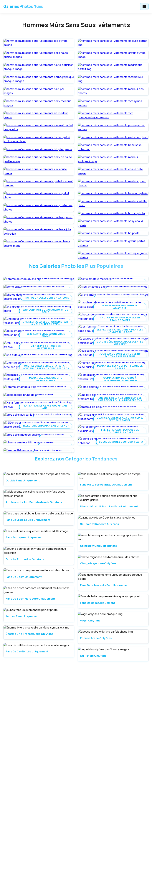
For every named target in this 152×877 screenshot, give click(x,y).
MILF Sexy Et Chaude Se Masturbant (46, 347)
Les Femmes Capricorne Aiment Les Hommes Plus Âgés (120, 330)
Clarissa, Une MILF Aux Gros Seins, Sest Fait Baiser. (120, 419)
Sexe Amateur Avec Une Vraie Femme (46, 335)
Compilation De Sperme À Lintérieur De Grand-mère (120, 379)
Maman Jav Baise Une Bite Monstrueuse (45, 379)
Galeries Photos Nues (23, 6)
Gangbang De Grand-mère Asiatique (120, 306)
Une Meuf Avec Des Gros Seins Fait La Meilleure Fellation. (45, 323)
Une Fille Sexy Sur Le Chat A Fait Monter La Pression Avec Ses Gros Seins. (45, 368)
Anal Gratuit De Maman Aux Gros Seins (45, 311)
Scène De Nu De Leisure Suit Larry (121, 442)
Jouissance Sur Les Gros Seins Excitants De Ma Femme (120, 355)
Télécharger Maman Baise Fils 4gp (46, 425)
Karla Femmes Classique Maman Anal (45, 406)
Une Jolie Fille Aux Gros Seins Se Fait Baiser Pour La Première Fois (120, 399)
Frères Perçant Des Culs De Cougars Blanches (120, 431)
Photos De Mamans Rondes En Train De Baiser (120, 318)
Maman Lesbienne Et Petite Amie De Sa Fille (120, 367)
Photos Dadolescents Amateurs (46, 298)
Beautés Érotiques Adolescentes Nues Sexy (120, 342)
